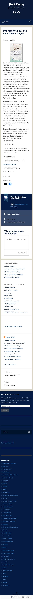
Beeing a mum (7, 469)
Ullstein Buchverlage (9, 164)
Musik (4, 547)
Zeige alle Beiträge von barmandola (19, 205)
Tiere (4, 579)
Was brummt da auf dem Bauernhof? (15, 269)
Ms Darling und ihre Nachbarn (13, 359)
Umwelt (5, 582)
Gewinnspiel (6, 510)
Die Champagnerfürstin (11, 354)
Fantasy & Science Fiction (10, 495)
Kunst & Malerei (7, 539)
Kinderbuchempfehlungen (12, 309)
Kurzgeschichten (8, 541)
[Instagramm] (14, 12)
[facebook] (18, 12)
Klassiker (5, 530)
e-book (5, 486)
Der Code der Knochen (11, 290)
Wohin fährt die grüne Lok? (12, 277)
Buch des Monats (8, 478)
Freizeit (5, 498)
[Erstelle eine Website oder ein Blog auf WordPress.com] (16, 593)
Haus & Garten (7, 515)
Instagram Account (7, 443)
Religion (5, 568)
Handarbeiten (7, 512)
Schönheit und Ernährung (12, 301)
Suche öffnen (29, 21)
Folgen (5, 410)
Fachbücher (6, 492)
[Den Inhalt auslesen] (4, 337)
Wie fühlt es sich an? (10, 365)
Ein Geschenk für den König (12, 271)
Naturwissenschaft (8, 553)
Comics (5, 483)
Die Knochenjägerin (10, 303)
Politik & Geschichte (9, 559)
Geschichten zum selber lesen (16, 222)
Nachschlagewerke (8, 550)
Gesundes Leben (8, 507)
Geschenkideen (7, 504)
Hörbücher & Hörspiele (9, 518)
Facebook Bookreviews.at (13, 326)
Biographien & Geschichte (10, 475)
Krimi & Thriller (7, 533)
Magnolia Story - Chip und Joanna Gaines (16, 312)
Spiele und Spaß (7, 571)
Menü (6, 22)
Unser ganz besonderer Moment (14, 274)
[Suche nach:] (16, 432)
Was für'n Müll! (9, 298)
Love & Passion (9, 362)
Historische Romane (9, 521)
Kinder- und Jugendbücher (10, 527)
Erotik (4, 489)
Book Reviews (16, 4)
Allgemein (10, 214)
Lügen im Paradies (10, 266)
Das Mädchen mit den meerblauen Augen (15, 32)
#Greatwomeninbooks (9, 463)
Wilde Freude (8, 295)
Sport (4, 573)
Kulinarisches (7, 536)
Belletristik (16, 214)
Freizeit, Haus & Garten (10, 501)
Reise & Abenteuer (8, 565)
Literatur (5, 544)
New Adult (6, 556)
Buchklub (5, 481)
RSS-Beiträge (10, 337)
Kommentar (21, 252)
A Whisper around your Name (13, 356)
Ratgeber (5, 562)
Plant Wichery (11, 219)
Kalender (5, 524)
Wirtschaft (6, 585)
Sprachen (5, 576)
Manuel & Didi (9, 306)
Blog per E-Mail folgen (10, 394)
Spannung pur (9, 293)
